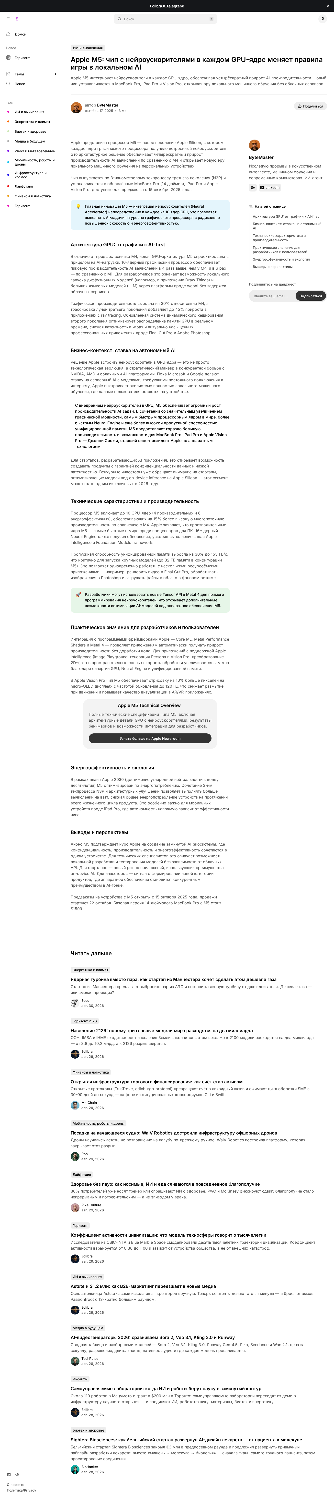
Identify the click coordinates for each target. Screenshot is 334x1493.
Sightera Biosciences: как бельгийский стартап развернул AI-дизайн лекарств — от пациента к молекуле (186, 1439)
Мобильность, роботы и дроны (98, 1123)
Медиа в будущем (88, 1328)
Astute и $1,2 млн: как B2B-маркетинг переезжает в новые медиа (143, 1286)
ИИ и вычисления (88, 48)
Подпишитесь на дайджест (272, 284)
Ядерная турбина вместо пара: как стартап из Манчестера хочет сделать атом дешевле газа (174, 979)
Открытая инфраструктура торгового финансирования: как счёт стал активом (157, 1081)
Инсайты (80, 1379)
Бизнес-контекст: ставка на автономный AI (287, 226)
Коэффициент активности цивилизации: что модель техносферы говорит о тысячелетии (168, 1235)
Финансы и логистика (91, 1072)
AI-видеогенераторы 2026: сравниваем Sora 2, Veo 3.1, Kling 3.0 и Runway (153, 1337)
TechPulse (89, 1358)
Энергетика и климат (90, 970)
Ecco (85, 1000)
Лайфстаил (82, 1174)
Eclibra (87, 1051)
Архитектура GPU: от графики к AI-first (286, 216)
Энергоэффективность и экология (281, 259)
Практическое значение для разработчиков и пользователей (280, 249)
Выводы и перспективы (273, 266)
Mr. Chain (89, 1102)
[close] (328, 6)
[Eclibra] (17, 18)
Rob (84, 1154)
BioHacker (89, 1467)
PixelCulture (91, 1205)
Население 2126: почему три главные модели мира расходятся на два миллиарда (162, 1030)
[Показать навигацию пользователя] (322, 18)
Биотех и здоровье (88, 1430)
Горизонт (80, 1225)
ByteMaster (107, 105)
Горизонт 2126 (85, 1021)
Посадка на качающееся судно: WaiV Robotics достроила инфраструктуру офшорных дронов (174, 1132)
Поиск (129, 19)
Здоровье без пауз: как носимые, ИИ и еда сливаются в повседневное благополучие (165, 1184)
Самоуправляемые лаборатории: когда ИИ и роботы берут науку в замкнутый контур (166, 1388)
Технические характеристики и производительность (279, 237)
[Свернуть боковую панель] (8, 18)
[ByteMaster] (76, 107)
